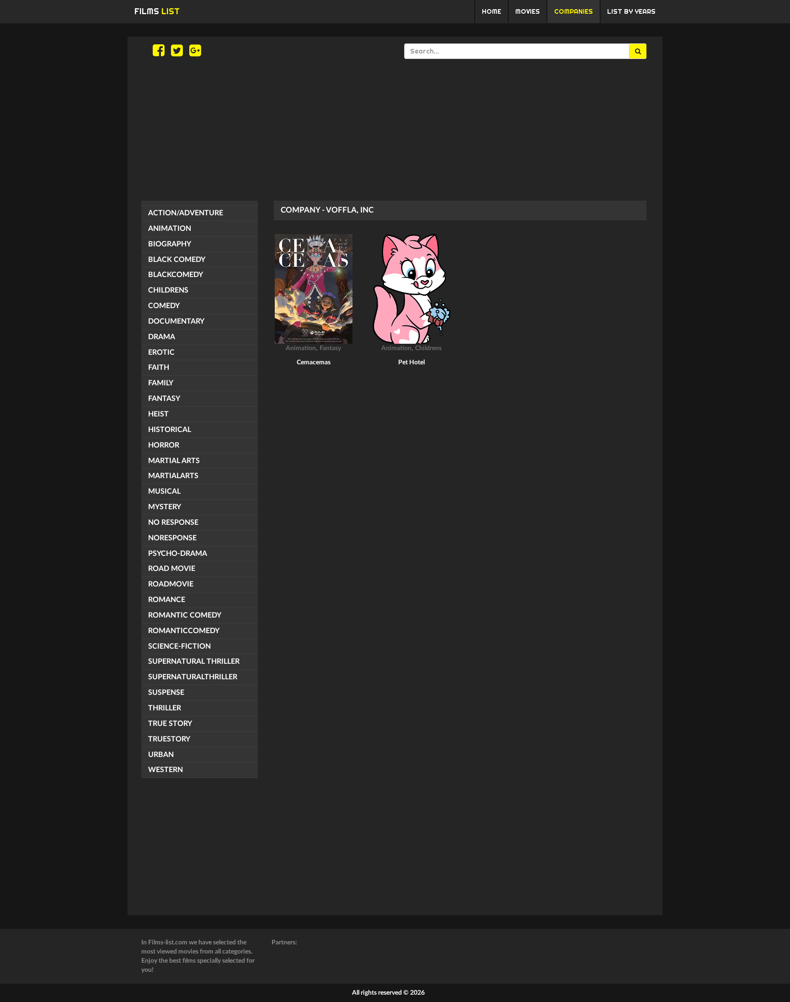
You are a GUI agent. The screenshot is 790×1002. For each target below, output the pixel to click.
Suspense (166, 692)
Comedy (164, 305)
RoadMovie (170, 584)
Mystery (164, 507)
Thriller (164, 708)
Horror (163, 445)
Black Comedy (176, 259)
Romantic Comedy (184, 615)
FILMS (157, 11)
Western (165, 769)
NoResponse (172, 538)
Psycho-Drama (177, 553)
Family (160, 383)
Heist (158, 414)
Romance (166, 599)
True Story (170, 723)
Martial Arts (174, 460)
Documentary (176, 321)
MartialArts (173, 476)
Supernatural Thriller (194, 661)
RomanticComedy (183, 630)
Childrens (168, 290)
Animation (169, 228)
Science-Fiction (179, 646)
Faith (158, 367)
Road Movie (171, 568)
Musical (164, 491)
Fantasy (164, 398)
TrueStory (169, 739)
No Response (173, 522)
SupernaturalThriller (192, 677)
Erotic (161, 352)
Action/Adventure (185, 213)
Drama (161, 337)
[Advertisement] (395, 130)
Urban (161, 754)
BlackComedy (175, 274)
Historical (169, 429)
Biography (169, 244)
